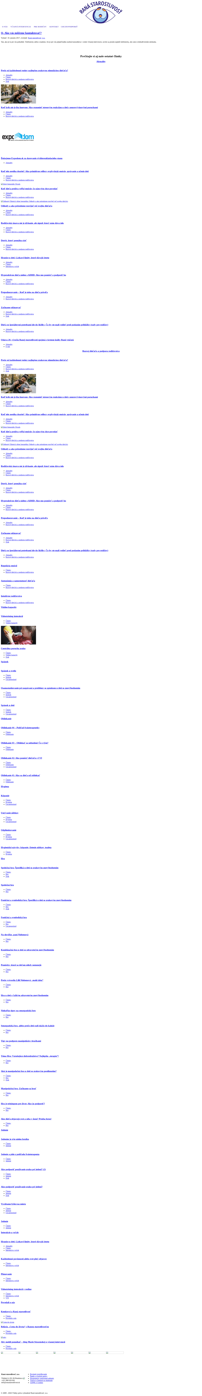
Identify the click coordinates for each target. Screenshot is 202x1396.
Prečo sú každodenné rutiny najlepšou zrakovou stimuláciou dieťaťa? (34, 70)
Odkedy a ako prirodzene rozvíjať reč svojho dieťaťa (26, 206)
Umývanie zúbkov (9, 813)
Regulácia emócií (9, 565)
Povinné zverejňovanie (38, 1374)
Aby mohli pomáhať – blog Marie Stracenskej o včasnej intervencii (33, 1342)
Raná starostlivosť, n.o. (36, 38)
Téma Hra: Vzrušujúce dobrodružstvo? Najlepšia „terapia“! (30, 1056)
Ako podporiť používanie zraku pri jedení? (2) (23, 1169)
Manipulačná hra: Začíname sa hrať (18, 1088)
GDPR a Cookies (36, 1383)
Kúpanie (5, 795)
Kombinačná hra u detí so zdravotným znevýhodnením (27, 950)
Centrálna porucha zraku (13, 648)
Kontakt (54, 27)
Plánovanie (6, 1274)
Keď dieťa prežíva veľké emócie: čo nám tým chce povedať (29, 188)
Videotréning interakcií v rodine (16, 1289)
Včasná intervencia (21, 27)
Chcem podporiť (69, 27)
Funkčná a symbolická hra (14, 917)
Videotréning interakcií (12, 616)
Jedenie (4, 1130)
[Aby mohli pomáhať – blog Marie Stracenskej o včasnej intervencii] (3, 1337)
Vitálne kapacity (9, 607)
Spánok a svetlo (8, 671)
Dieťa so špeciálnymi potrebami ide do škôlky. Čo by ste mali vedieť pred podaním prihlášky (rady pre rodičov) (54, 324)
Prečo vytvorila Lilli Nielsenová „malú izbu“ (22, 980)
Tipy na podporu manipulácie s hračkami (21, 1041)
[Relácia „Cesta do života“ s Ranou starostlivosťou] (7, 1322)
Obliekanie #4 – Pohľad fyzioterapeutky (20, 727)
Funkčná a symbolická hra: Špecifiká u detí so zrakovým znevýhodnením (36, 900)
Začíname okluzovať (11, 307)
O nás (4, 27)
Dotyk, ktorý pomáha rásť (14, 240)
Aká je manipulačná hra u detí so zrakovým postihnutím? (29, 1071)
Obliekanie (6, 718)
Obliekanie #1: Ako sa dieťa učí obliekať (20, 775)
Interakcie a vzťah (12, 266)
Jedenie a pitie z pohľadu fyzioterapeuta (20, 1154)
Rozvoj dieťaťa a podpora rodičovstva (20, 79)
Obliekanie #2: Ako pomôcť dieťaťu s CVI (21, 758)
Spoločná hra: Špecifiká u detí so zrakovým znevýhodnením (29, 867)
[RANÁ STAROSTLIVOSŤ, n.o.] (101, 12)
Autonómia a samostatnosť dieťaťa (18, 581)
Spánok (4, 661)
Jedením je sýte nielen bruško (15, 1139)
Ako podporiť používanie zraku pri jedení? (22, 1187)
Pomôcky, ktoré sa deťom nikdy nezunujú (21, 965)
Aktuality (101, 61)
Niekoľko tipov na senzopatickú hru (18, 1010)
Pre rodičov (40, 27)
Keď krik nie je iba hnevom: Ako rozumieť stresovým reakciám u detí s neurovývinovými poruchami (49, 107)
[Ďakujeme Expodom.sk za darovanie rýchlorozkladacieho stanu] (18, 154)
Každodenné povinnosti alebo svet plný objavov (24, 1259)
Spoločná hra (7, 885)
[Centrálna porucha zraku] (18, 644)
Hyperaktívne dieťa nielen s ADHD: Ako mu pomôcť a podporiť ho (33, 275)
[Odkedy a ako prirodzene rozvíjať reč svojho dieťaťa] (34, 201)
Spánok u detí (7, 705)
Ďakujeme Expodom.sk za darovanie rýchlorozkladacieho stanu (31, 158)
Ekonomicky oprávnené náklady (42, 1378)
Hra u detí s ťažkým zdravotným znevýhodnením (24, 995)
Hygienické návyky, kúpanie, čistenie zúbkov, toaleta (26, 847)
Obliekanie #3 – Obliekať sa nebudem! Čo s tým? (24, 743)
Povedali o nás (8, 1302)
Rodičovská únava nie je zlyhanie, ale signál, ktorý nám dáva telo (32, 223)
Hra (3, 858)
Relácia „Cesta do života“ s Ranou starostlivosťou (25, 1326)
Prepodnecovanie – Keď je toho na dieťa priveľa (24, 292)
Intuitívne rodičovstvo (11, 596)
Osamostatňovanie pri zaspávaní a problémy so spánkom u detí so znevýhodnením (40, 688)
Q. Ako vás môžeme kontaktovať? (21, 32)
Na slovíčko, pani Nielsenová (14, 934)
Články (8, 77)
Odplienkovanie (8, 830)
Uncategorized (11, 679)
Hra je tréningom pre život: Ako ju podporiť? (23, 1103)
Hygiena (5, 786)
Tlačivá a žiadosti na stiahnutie (41, 1380)
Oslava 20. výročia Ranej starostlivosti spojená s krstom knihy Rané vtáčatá (37, 340)
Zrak (7, 81)
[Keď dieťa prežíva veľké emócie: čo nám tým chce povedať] (10, 184)
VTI (7, 1298)
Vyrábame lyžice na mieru (13, 1204)
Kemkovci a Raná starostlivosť (16, 1311)
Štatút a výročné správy (38, 1376)
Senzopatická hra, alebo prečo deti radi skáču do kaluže (27, 1025)
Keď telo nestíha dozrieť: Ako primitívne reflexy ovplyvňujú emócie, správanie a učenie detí (45, 171)
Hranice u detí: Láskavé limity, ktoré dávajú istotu (25, 257)
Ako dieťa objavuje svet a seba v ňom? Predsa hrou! (26, 1119)
